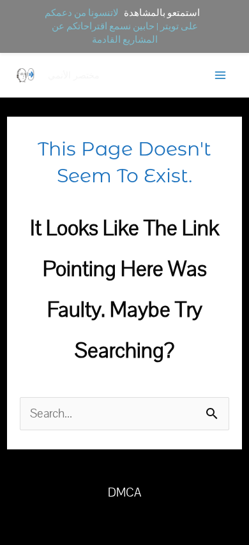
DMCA (124, 492)
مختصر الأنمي (74, 75)
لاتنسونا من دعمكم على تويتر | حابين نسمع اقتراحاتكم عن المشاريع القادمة (121, 26)
